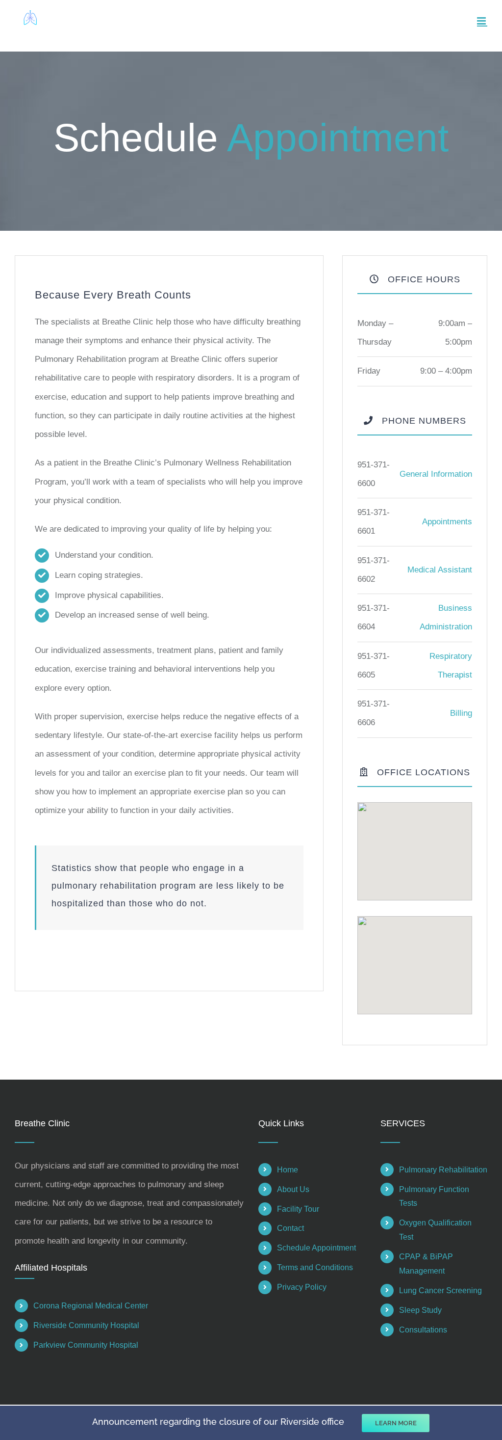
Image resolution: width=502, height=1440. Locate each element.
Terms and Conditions (315, 1267)
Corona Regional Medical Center (90, 1306)
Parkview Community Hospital (85, 1345)
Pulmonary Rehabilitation (443, 1170)
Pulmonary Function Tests (434, 1196)
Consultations (423, 1330)
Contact (290, 1228)
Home (287, 1170)
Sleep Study (420, 1310)
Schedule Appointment (316, 1248)
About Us (293, 1189)
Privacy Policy (301, 1287)
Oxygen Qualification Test (435, 1230)
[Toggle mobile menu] (482, 21)
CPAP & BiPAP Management (426, 1263)
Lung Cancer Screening (440, 1290)
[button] (415, 845)
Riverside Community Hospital (86, 1325)
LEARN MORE (396, 1423)
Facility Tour (298, 1209)
